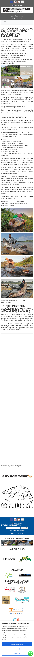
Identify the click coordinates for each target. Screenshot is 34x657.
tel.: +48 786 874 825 (17, 16)
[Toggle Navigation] (4, 22)
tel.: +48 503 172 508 (17, 18)
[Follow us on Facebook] (11, 2)
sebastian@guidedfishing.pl (17, 15)
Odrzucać (17, 653)
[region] (17, 639)
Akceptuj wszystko (17, 644)
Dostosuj (17, 649)
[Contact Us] (22, 2)
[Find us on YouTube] (15, 2)
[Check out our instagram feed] (18, 2)
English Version (18, 5)
